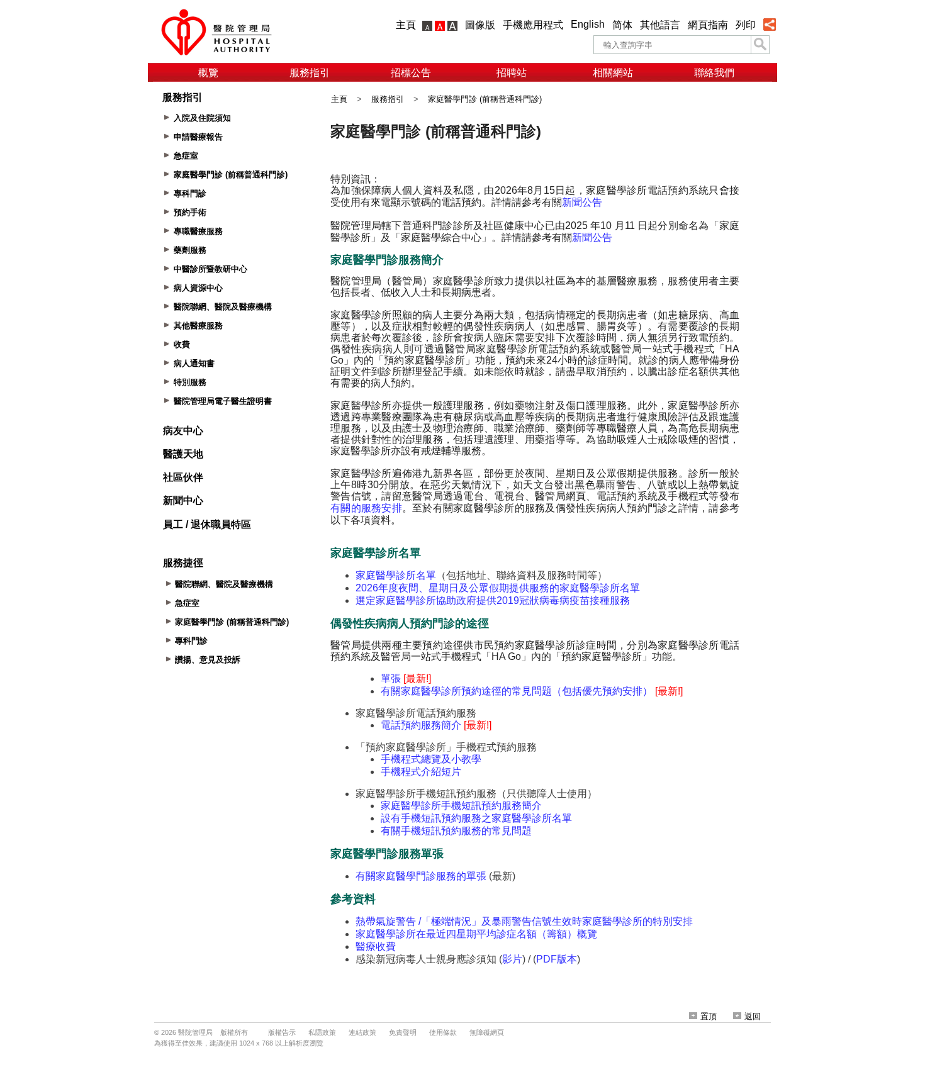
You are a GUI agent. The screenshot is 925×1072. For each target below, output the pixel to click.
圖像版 (480, 25)
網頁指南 (708, 25)
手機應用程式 (533, 25)
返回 (752, 1016)
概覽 (208, 72)
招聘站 (511, 72)
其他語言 (660, 25)
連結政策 (362, 1032)
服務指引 (309, 72)
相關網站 (613, 72)
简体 (622, 25)
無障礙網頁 (486, 1032)
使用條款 (443, 1032)
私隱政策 (322, 1032)
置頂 (708, 1016)
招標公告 (411, 72)
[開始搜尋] (760, 44)
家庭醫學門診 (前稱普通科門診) (485, 99)
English (588, 24)
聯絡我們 (714, 72)
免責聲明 (403, 1032)
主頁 (406, 25)
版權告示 (282, 1032)
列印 (746, 25)
